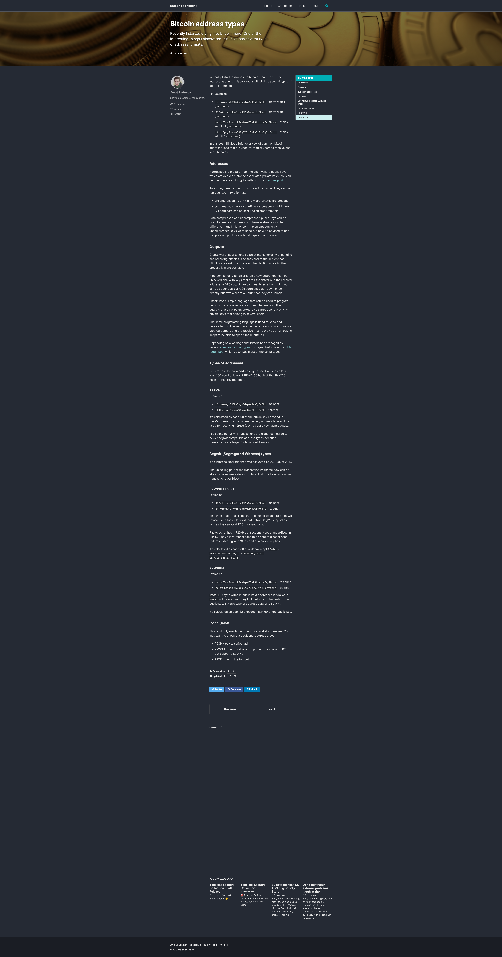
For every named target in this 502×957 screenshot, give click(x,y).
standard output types (235, 347)
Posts (268, 5)
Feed (225, 945)
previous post (274, 180)
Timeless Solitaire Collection (253, 886)
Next (271, 709)
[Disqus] (251, 762)
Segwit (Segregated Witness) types (312, 102)
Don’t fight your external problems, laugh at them (316, 888)
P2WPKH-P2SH (306, 108)
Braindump (180, 945)
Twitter (211, 945)
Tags (301, 5)
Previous (230, 709)
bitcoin (231, 671)
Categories (285, 5)
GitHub (196, 945)
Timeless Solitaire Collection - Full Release (221, 888)
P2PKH (302, 96)
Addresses (303, 82)
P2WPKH (303, 113)
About (314, 5)
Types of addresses (307, 92)
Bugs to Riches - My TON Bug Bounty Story (286, 888)
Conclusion (303, 117)
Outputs (302, 87)
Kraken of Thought (183, 5)
